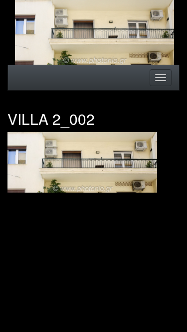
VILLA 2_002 (51, 118)
